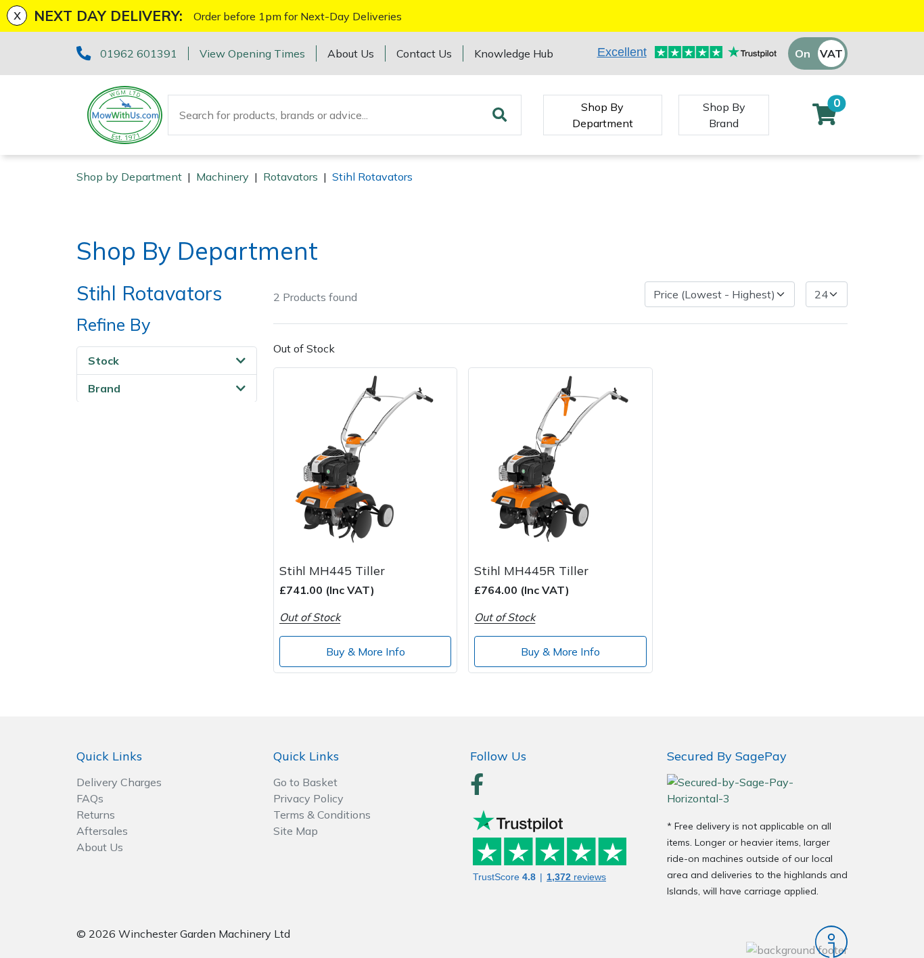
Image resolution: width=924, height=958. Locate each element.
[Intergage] (757, 942)
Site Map (295, 831)
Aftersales (102, 831)
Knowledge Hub (513, 53)
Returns (95, 814)
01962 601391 (138, 53)
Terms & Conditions (322, 814)
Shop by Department (129, 176)
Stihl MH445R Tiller (531, 570)
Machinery (222, 176)
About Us (350, 53)
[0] (824, 118)
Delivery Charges (119, 782)
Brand (104, 387)
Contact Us (424, 53)
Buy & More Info (365, 651)
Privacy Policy (308, 798)
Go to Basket (305, 782)
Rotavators (290, 176)
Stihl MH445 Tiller (332, 570)
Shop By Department (602, 115)
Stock (103, 360)
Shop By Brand (724, 115)
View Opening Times (252, 53)
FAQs (89, 798)
